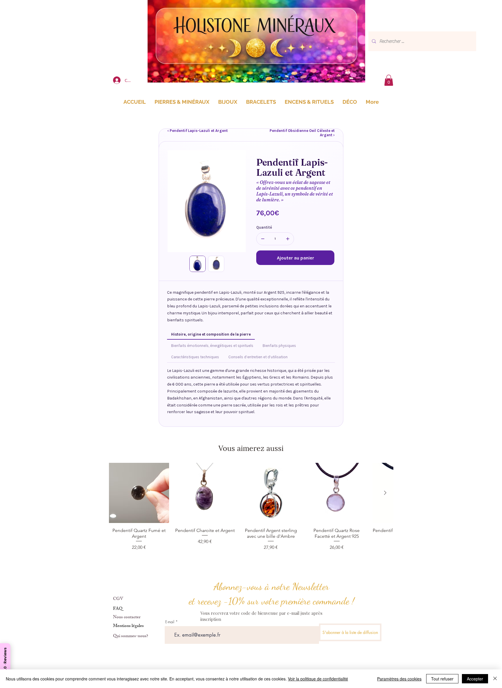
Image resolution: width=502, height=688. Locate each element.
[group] (251, 510)
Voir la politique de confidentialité (318, 679)
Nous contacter (126, 617)
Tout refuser (442, 679)
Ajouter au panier (295, 258)
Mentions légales (128, 626)
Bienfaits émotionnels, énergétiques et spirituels (212, 345)
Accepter (475, 679)
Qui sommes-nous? (130, 636)
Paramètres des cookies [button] (399, 679)
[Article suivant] (385, 492)
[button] (388, 80)
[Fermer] (495, 678)
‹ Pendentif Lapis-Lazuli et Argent (197, 130)
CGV (118, 599)
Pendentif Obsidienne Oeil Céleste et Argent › (302, 132)
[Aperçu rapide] (139, 493)
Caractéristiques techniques (195, 357)
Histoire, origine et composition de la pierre (211, 334)
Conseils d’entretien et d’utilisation (258, 357)
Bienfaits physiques (279, 345)
